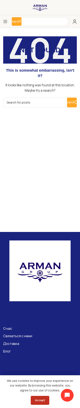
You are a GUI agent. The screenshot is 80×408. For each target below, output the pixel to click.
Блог (7, 351)
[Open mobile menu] (5, 21)
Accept (40, 400)
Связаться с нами (17, 336)
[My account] (74, 21)
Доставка (11, 343)
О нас (7, 328)
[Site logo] (40, 7)
